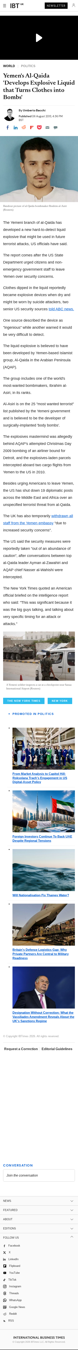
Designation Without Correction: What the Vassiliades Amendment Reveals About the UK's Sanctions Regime (43, 1017)
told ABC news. (61, 309)
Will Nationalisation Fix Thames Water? (40, 895)
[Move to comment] (55, 127)
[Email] (47, 127)
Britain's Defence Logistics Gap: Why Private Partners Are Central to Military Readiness (40, 954)
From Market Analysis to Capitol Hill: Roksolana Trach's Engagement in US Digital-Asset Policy (39, 778)
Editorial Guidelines (57, 1049)
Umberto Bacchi (34, 110)
